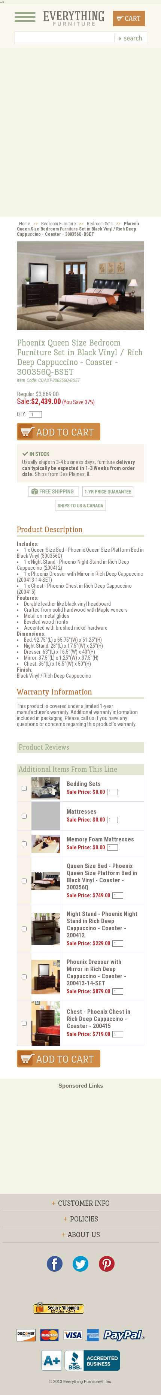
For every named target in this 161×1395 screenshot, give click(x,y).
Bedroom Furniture (58, 223)
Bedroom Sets (100, 223)
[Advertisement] (80, 132)
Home (24, 223)
